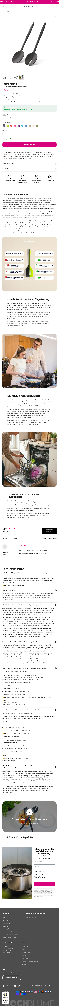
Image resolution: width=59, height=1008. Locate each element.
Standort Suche (31, 917)
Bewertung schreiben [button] (49, 531)
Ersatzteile (25, 964)
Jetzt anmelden (44, 884)
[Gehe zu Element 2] (10, 77)
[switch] (5, 1002)
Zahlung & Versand (8, 929)
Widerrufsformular (12, 977)
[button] (29, 90)
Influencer (25, 958)
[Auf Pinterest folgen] (11, 986)
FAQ (23, 949)
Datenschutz (6, 923)
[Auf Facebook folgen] (3, 986)
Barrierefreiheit (7, 932)
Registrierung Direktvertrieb (11, 973)
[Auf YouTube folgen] (15, 986)
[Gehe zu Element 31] (21, 77)
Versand (13, 117)
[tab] (50, 539)
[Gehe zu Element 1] (4, 77)
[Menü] (8, 993)
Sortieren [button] (5, 538)
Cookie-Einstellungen (9, 937)
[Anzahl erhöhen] (11, 134)
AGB (3, 917)
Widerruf (5, 926)
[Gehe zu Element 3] (16, 77)
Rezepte (24, 955)
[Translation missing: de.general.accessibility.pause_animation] (58, 2)
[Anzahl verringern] (5, 134)
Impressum (5, 920)
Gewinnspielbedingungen (10, 935)
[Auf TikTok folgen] (19, 986)
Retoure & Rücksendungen (30, 961)
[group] (10, 529)
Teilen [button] (46, 553)
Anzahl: (4, 130)
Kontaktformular (27, 952)
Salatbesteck (9, 11)
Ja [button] (39, 553)
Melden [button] (42, 553)
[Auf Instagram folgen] (7, 986)
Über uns (25, 946)
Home (3, 11)
